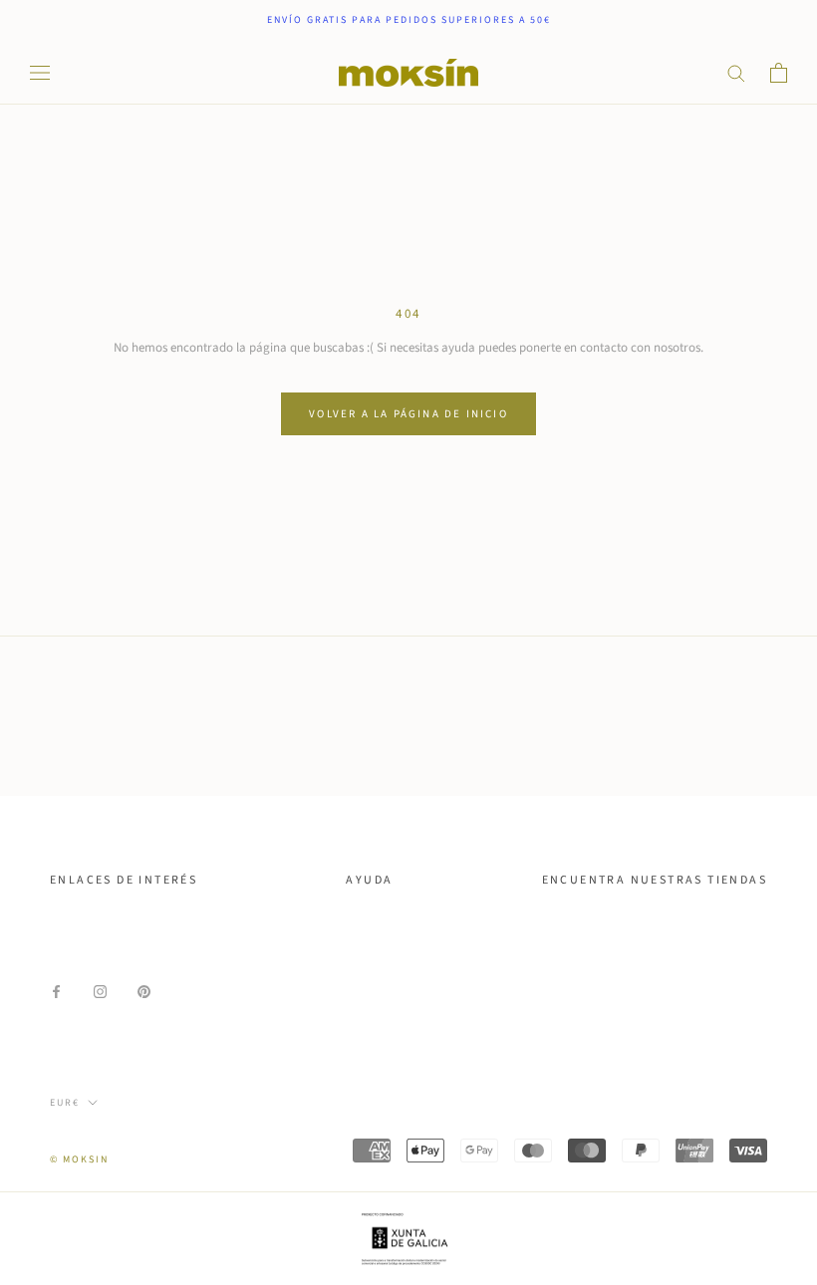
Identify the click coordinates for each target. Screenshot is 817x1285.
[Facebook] (56, 990)
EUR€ (65, 1103)
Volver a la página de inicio (408, 413)
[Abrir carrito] (778, 73)
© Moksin (79, 1159)
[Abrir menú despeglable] (40, 73)
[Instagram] (100, 990)
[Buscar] (736, 72)
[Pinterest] (143, 990)
